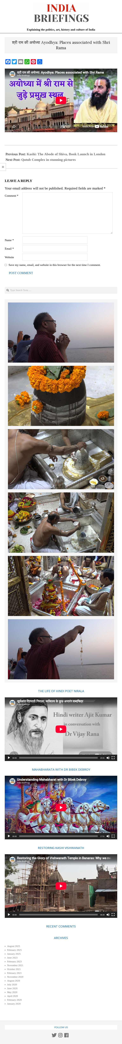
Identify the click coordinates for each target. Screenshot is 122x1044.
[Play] (8, 757)
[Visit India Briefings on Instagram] (60, 1036)
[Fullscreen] (113, 757)
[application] (61, 729)
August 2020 (13, 980)
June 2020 (12, 988)
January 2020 (14, 1003)
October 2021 (14, 969)
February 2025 (14, 950)
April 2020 (12, 996)
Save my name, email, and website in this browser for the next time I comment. (55, 265)
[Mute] (108, 757)
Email (9, 248)
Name (9, 240)
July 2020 (12, 984)
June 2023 (12, 957)
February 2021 (14, 973)
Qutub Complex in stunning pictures (48, 160)
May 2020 (12, 992)
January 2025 (14, 954)
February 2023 (14, 961)
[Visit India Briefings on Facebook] (66, 1036)
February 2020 (14, 1000)
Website (9, 257)
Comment (11, 195)
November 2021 (15, 965)
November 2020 (15, 977)
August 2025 (13, 946)
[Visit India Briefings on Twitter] (54, 1036)
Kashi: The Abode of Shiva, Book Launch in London (66, 154)
